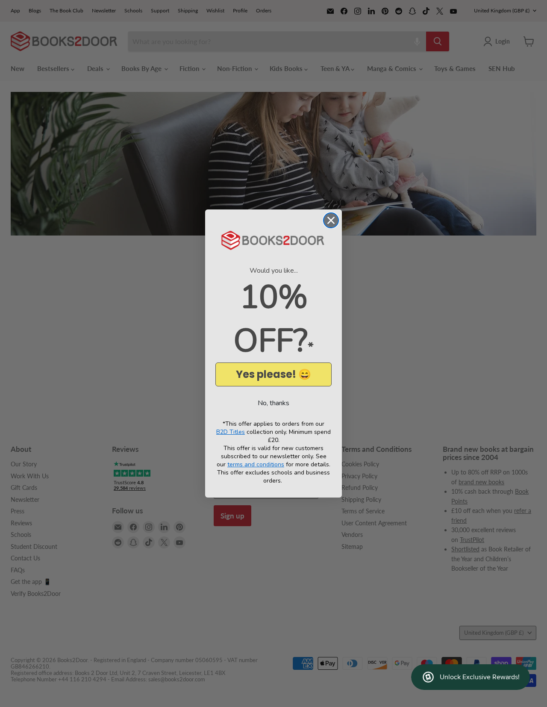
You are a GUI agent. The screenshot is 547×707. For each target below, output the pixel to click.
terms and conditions (255, 464)
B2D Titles (230, 432)
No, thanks (273, 403)
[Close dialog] (330, 220)
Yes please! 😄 (273, 374)
